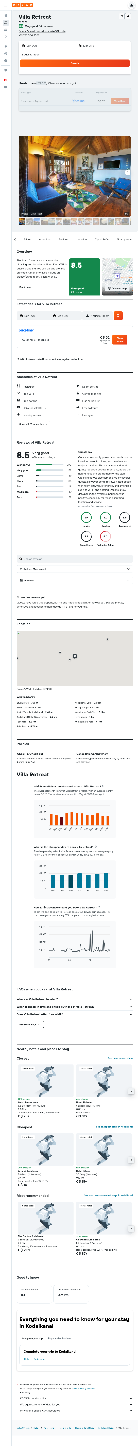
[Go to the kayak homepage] (22, 5)
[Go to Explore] (5, 46)
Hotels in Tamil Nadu (84, 1428)
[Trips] (5, 70)
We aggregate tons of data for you (40, 1404)
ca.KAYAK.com (23, 1428)
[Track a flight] (5, 53)
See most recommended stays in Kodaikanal (108, 1195)
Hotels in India (64, 1428)
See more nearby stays (120, 1058)
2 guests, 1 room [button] (31, 54)
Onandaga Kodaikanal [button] (88, 1239)
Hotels (36, 1428)
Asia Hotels (49, 1428)
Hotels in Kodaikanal (34, 1358)
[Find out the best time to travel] (5, 60)
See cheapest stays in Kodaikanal (114, 1126)
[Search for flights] (5, 15)
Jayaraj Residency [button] (28, 1170)
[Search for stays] (5, 22)
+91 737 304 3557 (29, 35)
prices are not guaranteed (83, 1388)
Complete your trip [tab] (32, 1338)
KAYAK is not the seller (33, 1398)
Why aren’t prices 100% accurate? (40, 1410)
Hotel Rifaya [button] (83, 1170)
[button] (5, 5)
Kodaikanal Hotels (106, 1428)
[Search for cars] (5, 29)
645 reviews (46, 26)
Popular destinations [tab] (59, 1338)
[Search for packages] (5, 36)
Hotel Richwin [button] (84, 1102)
